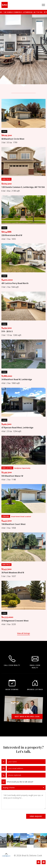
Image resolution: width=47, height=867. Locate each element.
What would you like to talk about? (20, 782)
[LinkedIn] (44, 862)
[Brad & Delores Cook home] (4, 5)
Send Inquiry (36, 816)
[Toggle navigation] (43, 5)
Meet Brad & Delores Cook (27, 716)
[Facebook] (38, 862)
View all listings (23, 633)
